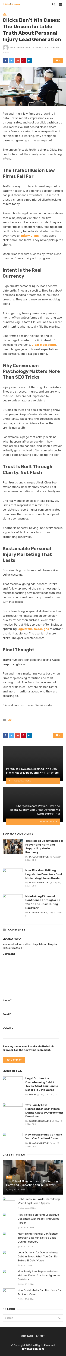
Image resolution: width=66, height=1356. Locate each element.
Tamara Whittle (39, 857)
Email (7, 1014)
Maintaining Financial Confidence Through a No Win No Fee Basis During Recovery (42, 901)
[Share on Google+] (17, 60)
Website (8, 1028)
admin (32, 1094)
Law (5, 14)
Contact (27, 1336)
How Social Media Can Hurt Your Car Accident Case (43, 1136)
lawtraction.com (33, 1348)
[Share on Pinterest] (23, 60)
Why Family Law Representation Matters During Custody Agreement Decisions (44, 1110)
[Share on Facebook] (5, 60)
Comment (9, 953)
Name (7, 1000)
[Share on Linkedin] (29, 60)
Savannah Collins (40, 1121)
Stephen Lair (22, 47)
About (40, 1336)
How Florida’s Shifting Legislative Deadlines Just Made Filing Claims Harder (43, 874)
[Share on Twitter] (11, 60)
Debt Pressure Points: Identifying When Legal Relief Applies (39, 1201)
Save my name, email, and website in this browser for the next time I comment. (28, 1048)
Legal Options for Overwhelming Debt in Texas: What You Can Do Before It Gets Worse (41, 1084)
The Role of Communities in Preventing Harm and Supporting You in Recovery (44, 846)
